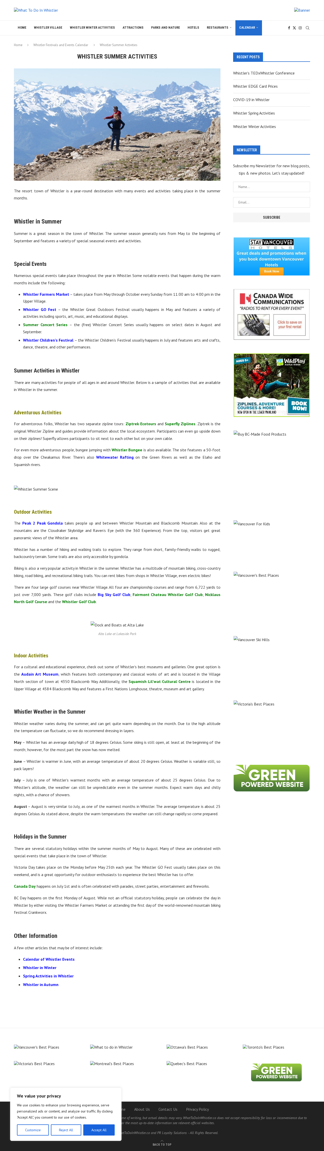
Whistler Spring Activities (254, 113)
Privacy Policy (197, 1109)
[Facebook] (289, 28)
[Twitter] (294, 28)
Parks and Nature (165, 27)
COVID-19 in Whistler (251, 99)
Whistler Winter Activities (92, 27)
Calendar (247, 27)
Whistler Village (48, 27)
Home (22, 27)
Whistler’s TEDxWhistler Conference (264, 73)
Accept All (99, 1130)
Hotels (193, 27)
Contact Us (167, 1109)
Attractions (133, 27)
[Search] (307, 28)
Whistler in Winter (39, 967)
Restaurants (217, 27)
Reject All (66, 1130)
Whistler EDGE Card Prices (255, 86)
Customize (33, 1130)
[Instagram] (300, 28)
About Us (142, 1109)
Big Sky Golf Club (114, 594)
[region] (66, 1114)
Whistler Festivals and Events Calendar (60, 45)
